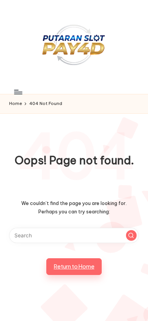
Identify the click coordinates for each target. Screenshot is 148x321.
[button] (131, 235)
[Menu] (18, 92)
